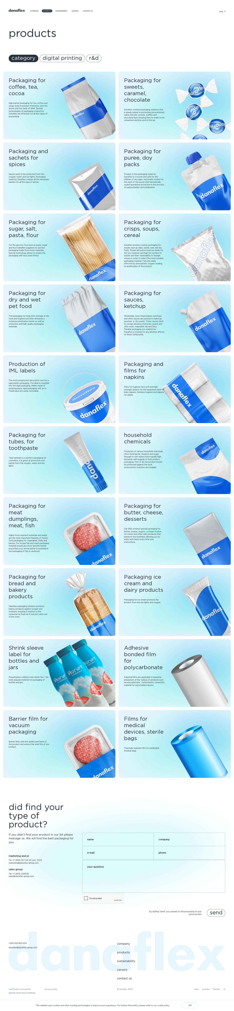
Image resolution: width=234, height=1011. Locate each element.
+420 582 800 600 (18, 943)
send (216, 912)
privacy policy (51, 989)
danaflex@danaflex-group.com (23, 947)
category (23, 58)
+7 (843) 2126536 (20, 874)
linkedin (216, 989)
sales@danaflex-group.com (21, 876)
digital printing (62, 58)
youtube (206, 989)
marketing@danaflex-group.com (24, 863)
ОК (190, 1005)
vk (224, 989)
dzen (196, 989)
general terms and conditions (22, 993)
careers (75, 11)
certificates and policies (20, 989)
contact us (88, 11)
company (34, 11)
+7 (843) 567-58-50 (21, 860)
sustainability (61, 11)
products (47, 11)
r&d (94, 58)
